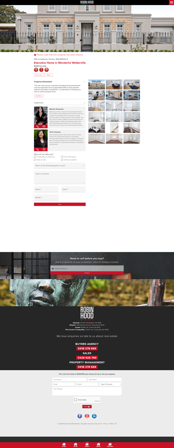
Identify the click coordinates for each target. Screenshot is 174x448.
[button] (60, 82)
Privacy (106, 424)
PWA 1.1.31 (113, 424)
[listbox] (59, 166)
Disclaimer (98, 424)
